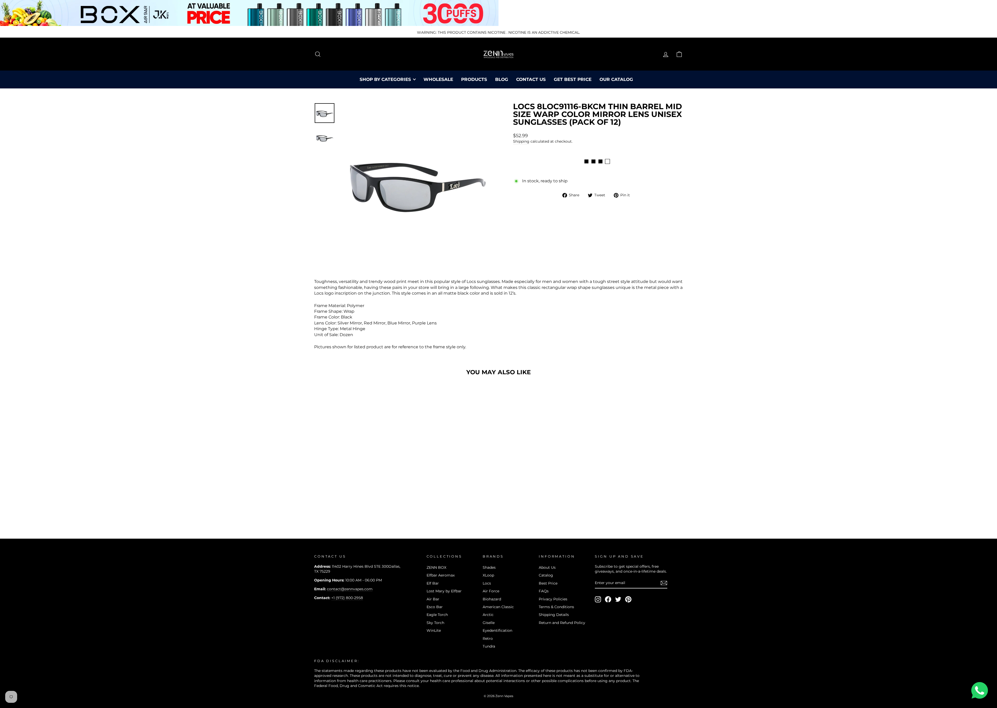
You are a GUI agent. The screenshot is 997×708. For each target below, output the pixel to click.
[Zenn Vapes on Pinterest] (628, 599)
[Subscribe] (664, 583)
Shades (489, 567)
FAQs (544, 591)
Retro (488, 638)
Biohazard (492, 599)
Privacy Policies (553, 599)
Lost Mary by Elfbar (444, 591)
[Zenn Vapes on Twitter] (618, 599)
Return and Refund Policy (562, 623)
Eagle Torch (437, 615)
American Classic (498, 607)
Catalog (546, 575)
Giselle (489, 623)
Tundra (489, 646)
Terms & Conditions (556, 607)
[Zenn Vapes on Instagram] (598, 599)
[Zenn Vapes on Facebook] (608, 599)
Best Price (548, 583)
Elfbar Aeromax (441, 575)
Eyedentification (497, 630)
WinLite (434, 630)
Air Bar (433, 599)
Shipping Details (554, 615)
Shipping (521, 141)
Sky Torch (435, 623)
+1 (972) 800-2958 (347, 598)
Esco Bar (435, 607)
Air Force (491, 591)
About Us (547, 567)
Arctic (488, 615)
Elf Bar (433, 583)
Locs (487, 583)
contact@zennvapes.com (350, 589)
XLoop (488, 575)
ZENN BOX (436, 567)
